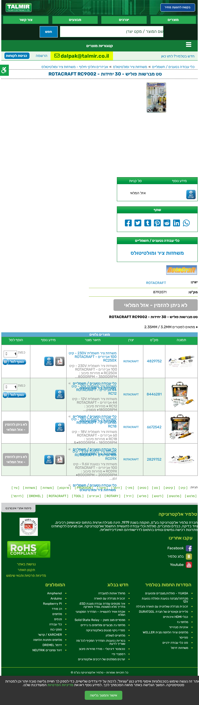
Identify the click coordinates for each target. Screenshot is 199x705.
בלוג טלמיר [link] (175, 556)
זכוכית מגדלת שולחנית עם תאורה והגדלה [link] (162, 606)
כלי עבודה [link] (55, 624)
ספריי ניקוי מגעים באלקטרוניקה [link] (105, 630)
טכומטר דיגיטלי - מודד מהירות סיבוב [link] (102, 649)
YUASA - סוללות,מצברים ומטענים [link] (166, 593)
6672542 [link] (154, 427)
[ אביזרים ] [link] (94, 496)
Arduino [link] (56, 598)
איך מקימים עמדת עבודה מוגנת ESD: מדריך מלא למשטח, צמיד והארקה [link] (102, 605)
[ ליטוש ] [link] (157, 496)
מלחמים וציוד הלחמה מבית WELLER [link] (165, 632)
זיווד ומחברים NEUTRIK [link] (47, 650)
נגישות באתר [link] (26, 564)
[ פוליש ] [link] (143, 496)
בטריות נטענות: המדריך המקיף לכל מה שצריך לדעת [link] (100, 642)
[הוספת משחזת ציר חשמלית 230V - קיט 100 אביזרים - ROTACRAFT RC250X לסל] (14, 361)
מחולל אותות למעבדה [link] (111, 593)
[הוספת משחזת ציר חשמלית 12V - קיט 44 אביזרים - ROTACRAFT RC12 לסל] (14, 395)
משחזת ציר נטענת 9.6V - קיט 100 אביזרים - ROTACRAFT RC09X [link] (95, 455)
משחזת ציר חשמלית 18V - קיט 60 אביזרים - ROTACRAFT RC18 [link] (94, 423)
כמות (21, 352)
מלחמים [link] (57, 614)
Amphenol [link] (54, 593)
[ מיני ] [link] (130, 488)
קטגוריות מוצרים (99, 45)
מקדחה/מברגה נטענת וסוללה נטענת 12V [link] (165, 600)
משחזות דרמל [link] (179, 648)
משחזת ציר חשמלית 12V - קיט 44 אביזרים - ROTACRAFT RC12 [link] (94, 390)
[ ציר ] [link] (15, 488)
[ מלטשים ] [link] (174, 496)
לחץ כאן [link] (178, 56)
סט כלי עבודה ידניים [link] (175, 642)
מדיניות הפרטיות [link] (60, 685)
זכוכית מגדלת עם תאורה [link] (109, 598)
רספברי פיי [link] (118, 654)
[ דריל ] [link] (128, 496)
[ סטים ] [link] (143, 488)
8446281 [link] (154, 394)
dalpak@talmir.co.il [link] (84, 56)
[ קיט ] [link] (183, 488)
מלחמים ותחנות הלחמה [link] (47, 640)
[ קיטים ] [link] (169, 488)
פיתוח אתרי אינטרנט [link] (18, 508)
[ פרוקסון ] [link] (64, 488)
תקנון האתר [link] (26, 570)
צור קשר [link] (25, 20)
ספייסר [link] (183, 637)
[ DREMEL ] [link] (35, 496)
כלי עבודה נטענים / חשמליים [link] (173, 67)
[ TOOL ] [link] (77, 496)
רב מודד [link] (57, 609)
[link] (18, 8)
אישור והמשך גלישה (103, 695)
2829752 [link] (154, 459)
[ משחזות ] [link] (30, 488)
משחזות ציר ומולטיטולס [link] (130, 67)
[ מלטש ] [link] (190, 496)
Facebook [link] (175, 548)
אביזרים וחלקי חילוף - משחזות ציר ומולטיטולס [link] (74, 67)
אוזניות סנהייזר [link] (178, 627)
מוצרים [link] (173, 20)
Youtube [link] (177, 564)
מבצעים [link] (75, 20)
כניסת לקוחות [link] (16, 56)
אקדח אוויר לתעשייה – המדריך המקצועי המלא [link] (100, 613)
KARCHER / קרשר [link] (50, 634)
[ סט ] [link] (156, 488)
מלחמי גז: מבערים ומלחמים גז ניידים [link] (103, 625)
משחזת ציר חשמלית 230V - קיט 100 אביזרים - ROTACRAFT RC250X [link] (93, 357)
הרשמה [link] (41, 56)
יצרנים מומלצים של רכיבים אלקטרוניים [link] (101, 659)
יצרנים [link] (124, 20)
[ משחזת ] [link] (47, 488)
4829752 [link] (154, 361)
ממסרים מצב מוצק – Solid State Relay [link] (100, 620)
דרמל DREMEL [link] (52, 645)
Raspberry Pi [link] (52, 603)
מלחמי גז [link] (182, 622)
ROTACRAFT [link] (131, 361)
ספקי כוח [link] (56, 629)
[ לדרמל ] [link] (17, 496)
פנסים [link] (58, 619)
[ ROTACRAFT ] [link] (57, 496)
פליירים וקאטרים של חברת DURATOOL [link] (163, 611)
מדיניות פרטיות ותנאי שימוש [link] (26, 575)
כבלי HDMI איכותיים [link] (175, 617)
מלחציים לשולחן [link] (115, 635)
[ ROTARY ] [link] (112, 496)
